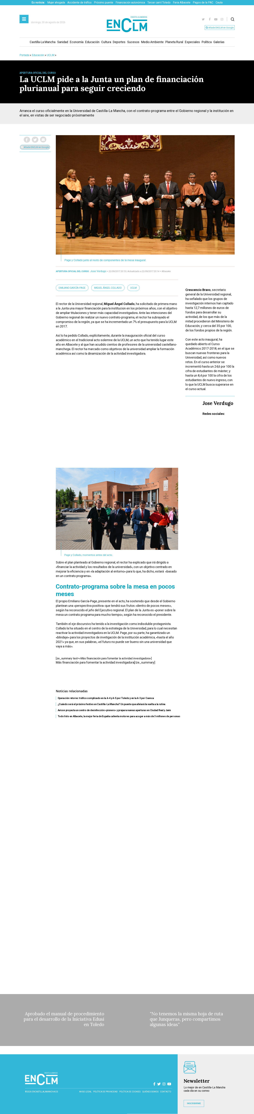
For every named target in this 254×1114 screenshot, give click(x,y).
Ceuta (219, 2)
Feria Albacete (181, 2)
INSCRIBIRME (194, 1103)
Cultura (106, 42)
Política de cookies (129, 1091)
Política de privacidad (105, 1091)
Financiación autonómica (130, 2)
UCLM (50, 55)
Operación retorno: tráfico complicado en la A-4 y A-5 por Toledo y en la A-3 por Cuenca (106, 698)
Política (207, 42)
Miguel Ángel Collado (108, 287)
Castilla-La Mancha (42, 42)
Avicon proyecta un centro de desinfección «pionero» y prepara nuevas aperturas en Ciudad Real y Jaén (114, 710)
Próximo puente (103, 2)
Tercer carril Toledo (159, 2)
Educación (92, 42)
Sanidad (62, 42)
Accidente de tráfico (79, 2)
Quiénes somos (150, 1091)
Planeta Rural (174, 42)
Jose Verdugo (98, 271)
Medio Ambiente (152, 42)
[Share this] (27, 140)
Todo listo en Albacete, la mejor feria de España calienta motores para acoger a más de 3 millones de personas (119, 716)
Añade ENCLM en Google (221, 27)
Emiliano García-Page (72, 287)
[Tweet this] (35, 140)
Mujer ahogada (56, 2)
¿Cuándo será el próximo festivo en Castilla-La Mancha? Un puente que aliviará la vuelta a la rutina (112, 704)
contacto (165, 1091)
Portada (24, 55)
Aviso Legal (85, 1091)
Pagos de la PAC (203, 2)
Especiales (192, 42)
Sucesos (133, 42)
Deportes (119, 42)
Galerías (218, 42)
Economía (76, 42)
